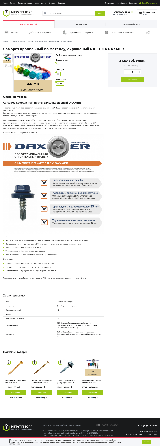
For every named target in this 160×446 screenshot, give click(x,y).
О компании (109, 3)
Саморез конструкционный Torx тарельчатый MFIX (41, 381)
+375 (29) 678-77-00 (121, 12)
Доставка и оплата (25, 3)
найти (100, 13)
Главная (5, 41)
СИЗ (154, 32)
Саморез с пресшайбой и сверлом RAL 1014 (91, 381)
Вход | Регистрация (149, 3)
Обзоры (52, 3)
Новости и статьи (40, 3)
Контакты (61, 3)
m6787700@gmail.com (148, 431)
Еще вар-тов (16, 397)
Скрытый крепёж (43, 32)
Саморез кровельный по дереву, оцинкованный (66, 381)
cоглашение (14, 443)
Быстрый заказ (132, 80)
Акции (5, 3)
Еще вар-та (67, 397)
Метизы (14, 32)
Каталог (14, 41)
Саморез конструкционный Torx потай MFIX (15, 381)
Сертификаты (121, 3)
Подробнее (15, 392)
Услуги (12, 3)
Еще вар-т (41, 397)
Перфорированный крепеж (81, 32)
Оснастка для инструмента (122, 32)
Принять (146, 442)
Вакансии (133, 3)
